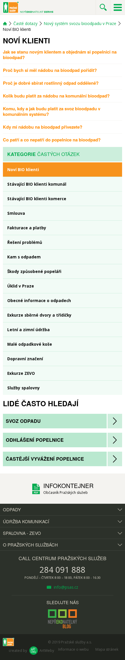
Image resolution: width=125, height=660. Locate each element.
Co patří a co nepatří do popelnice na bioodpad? (52, 139)
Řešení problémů (24, 242)
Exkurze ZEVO (21, 373)
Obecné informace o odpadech (39, 300)
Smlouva (16, 213)
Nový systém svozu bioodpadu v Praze (80, 23)
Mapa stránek (106, 649)
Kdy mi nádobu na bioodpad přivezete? (42, 127)
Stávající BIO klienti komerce (36, 198)
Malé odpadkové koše (29, 344)
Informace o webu (73, 649)
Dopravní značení (25, 358)
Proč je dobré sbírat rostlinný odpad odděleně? (51, 83)
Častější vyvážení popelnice (45, 458)
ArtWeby (47, 650)
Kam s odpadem (24, 257)
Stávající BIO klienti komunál (36, 184)
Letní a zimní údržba (28, 329)
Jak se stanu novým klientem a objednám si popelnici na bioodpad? (60, 55)
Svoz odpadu (23, 421)
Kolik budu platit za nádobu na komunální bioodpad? (56, 96)
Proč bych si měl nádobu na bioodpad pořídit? (50, 70)
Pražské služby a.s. (76, 642)
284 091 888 (62, 569)
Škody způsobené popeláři (34, 271)
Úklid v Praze (20, 286)
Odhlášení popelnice (35, 440)
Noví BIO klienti (23, 169)
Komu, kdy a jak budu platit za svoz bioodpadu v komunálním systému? (51, 111)
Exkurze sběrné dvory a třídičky (39, 315)
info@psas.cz (65, 587)
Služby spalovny (23, 388)
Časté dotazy (25, 23)
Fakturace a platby (26, 227)
